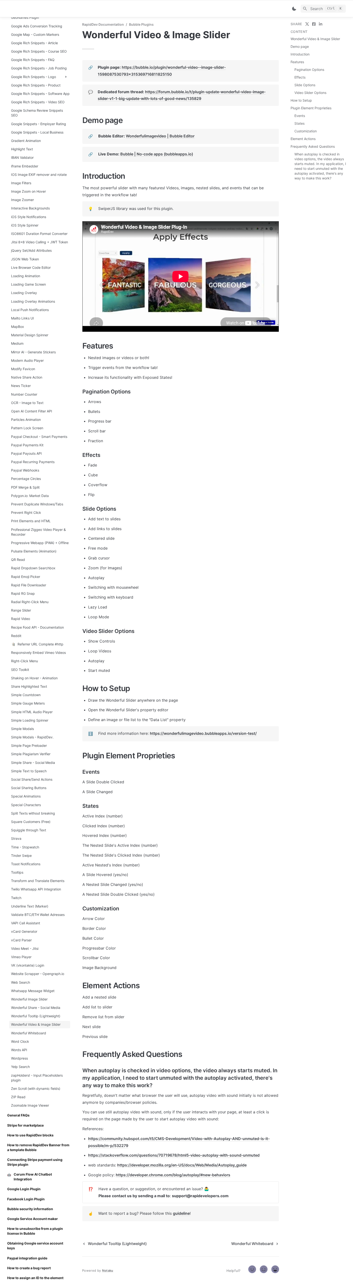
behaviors (221, 1174)
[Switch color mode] (294, 9)
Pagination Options (309, 69)
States (299, 123)
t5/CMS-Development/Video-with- (182, 1138)
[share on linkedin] (321, 24)
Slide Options (304, 85)
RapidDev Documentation (103, 24)
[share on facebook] (314, 24)
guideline (181, 1213)
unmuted (251, 1155)
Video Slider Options (310, 93)
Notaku (107, 1270)
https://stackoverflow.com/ (113, 1155)
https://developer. (133, 1165)
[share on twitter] (307, 24)
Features (297, 62)
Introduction (300, 54)
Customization (305, 131)
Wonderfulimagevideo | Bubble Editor (160, 136)
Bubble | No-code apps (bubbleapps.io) (156, 154)
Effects (299, 77)
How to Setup (301, 100)
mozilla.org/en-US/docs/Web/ (177, 1165)
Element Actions (303, 139)
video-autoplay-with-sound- (216, 1155)
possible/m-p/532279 (108, 1145)
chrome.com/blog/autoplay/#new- (180, 1174)
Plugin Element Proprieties (311, 108)
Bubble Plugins (141, 24)
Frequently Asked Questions (313, 146)
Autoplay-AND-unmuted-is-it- (242, 1138)
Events (299, 116)
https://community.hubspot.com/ (119, 1138)
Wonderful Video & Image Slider (315, 39)
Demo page (300, 46)
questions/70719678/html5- (164, 1155)
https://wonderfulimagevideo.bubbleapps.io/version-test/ (203, 733)
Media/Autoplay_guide (226, 1165)
